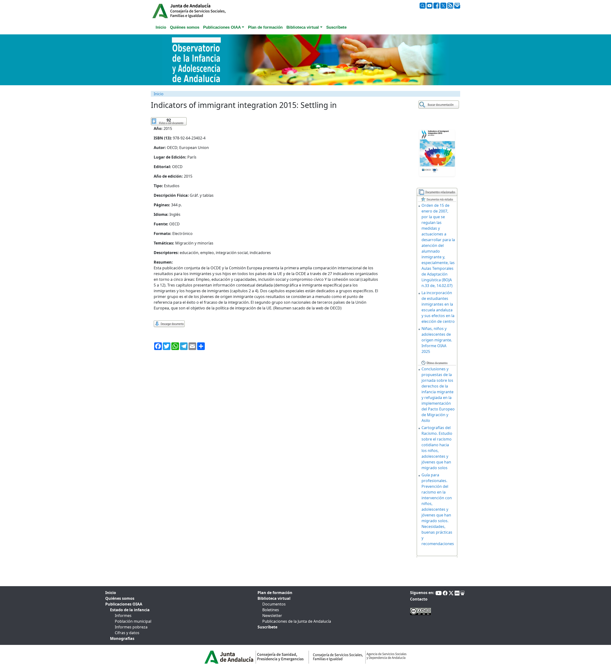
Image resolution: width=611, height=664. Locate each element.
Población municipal (133, 621)
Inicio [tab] (161, 27)
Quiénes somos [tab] (184, 27)
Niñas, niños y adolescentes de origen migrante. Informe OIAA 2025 (436, 340)
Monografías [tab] (122, 638)
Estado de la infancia (130, 609)
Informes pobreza (131, 627)
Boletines (270, 609)
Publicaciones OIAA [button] (222, 27)
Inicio (158, 93)
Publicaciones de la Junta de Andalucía (296, 621)
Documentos (274, 604)
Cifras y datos (127, 632)
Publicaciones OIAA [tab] (123, 604)
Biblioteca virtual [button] (302, 27)
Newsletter (272, 615)
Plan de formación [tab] (265, 27)
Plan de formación (275, 592)
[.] (439, 105)
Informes (123, 615)
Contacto (418, 599)
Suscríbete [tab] (336, 27)
